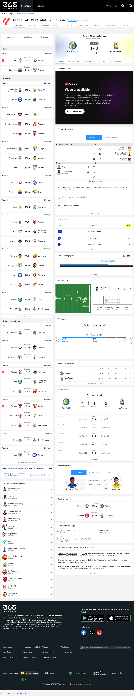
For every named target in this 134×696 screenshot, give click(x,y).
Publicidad (65, 647)
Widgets (45, 647)
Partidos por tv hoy (29, 657)
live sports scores (9, 693)
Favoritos (113, 6)
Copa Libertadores (10, 657)
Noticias (40, 6)
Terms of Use (27, 652)
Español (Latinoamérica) (102, 673)
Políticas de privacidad (31, 647)
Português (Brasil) (79, 673)
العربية (27, 679)
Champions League (49, 657)
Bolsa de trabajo (48, 652)
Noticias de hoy (66, 652)
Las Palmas (72, 554)
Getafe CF (62, 554)
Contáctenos (8, 652)
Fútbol (2, 14)
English (51, 673)
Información (7, 647)
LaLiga (10, 14)
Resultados (26, 6)
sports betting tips (21, 693)
